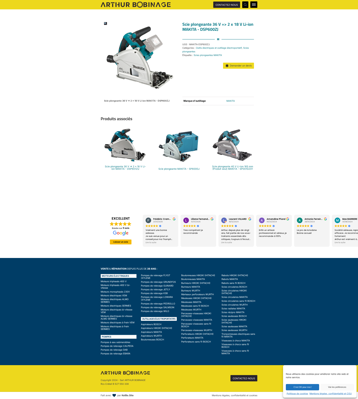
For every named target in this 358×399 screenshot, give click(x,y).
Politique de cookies (297, 393)
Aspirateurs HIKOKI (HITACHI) (156, 328)
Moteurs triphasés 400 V (114, 281)
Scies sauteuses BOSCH (234, 316)
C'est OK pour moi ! (303, 387)
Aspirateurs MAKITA (151, 332)
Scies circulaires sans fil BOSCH (238, 301)
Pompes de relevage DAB (114, 349)
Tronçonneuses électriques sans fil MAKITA (238, 335)
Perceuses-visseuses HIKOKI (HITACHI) (196, 314)
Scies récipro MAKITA (233, 312)
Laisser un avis (120, 241)
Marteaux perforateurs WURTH (197, 294)
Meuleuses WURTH (191, 309)
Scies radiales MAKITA (233, 308)
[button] (105, 23)
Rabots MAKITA (230, 279)
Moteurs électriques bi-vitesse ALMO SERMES (116, 317)
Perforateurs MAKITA (192, 337)
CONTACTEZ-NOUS (226, 4)
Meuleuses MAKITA (191, 302)
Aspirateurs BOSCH (151, 324)
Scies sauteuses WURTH (234, 330)
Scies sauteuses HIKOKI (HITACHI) (234, 321)
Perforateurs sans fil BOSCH (196, 341)
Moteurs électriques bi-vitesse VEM (116, 311)
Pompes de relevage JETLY (155, 289)
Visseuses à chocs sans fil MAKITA (235, 352)
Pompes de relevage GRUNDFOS (158, 282)
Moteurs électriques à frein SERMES (115, 327)
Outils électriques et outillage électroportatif (219, 47)
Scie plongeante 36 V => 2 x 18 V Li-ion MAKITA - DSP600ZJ (136, 100)
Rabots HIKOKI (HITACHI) (235, 275)
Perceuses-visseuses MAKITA (196, 320)
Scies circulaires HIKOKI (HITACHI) (234, 292)
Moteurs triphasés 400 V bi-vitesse (115, 286)
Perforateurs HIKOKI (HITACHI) (197, 334)
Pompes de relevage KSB (154, 293)
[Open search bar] (245, 4)
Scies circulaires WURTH (235, 304)
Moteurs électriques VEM (114, 295)
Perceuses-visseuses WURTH (196, 330)
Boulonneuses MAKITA (193, 279)
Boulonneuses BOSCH (152, 339)
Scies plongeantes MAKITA (208, 55)
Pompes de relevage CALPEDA (117, 346)
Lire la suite (151, 242)
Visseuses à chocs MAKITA (236, 340)
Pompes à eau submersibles (115, 342)
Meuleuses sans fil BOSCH (195, 306)
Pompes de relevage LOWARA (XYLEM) (157, 298)
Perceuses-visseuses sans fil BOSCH (196, 325)
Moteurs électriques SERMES (116, 305)
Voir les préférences (337, 387)
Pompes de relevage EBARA (115, 353)
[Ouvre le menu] (253, 4)
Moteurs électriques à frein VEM (117, 322)
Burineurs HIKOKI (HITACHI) (195, 283)
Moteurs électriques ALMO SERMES (115, 300)
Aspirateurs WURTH (151, 336)
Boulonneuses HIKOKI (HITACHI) (198, 275)
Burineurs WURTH (190, 290)
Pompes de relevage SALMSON (157, 307)
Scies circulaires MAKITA (235, 297)
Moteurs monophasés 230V (115, 291)
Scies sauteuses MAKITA (234, 326)
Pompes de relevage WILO (155, 311)
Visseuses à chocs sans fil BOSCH (235, 345)
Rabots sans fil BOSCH (233, 283)
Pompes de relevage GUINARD (157, 285)
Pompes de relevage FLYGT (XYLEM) (155, 276)
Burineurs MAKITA (190, 287)
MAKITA (230, 100)
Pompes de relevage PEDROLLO (158, 303)
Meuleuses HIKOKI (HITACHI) (196, 298)
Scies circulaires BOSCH (234, 287)
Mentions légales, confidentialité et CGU (330, 393)
